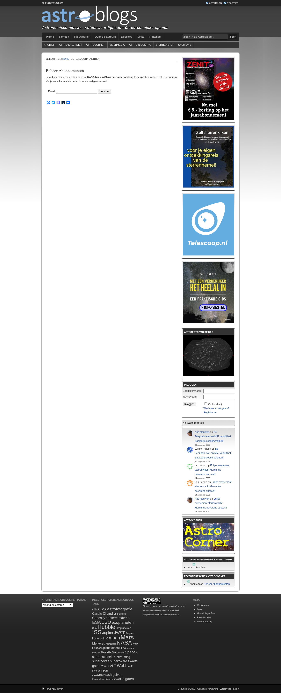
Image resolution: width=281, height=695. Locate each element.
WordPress (225, 689)
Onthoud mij (215, 404)
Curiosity (98, 618)
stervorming (122, 657)
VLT (113, 666)
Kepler (129, 633)
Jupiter (107, 633)
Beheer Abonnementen (217, 584)
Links (140, 36)
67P (94, 609)
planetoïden (111, 648)
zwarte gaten (124, 679)
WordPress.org (204, 621)
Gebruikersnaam (192, 390)
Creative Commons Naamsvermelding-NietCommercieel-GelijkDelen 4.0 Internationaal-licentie (164, 610)
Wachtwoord (190, 396)
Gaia (94, 628)
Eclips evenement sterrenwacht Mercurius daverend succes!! (212, 470)
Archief (49, 44)
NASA (124, 643)
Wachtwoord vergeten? (216, 408)
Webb (122, 665)
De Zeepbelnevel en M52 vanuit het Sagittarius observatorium (213, 436)
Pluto (122, 648)
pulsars (130, 648)
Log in (236, 689)
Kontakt (64, 36)
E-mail (51, 91)
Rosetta (106, 652)
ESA (96, 622)
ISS (97, 632)
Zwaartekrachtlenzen (102, 679)
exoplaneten (123, 622)
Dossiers (126, 36)
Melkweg (98, 643)
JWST (119, 633)
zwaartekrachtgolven (107, 674)
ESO (106, 622)
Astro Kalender (70, 44)
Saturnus (118, 652)
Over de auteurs (105, 36)
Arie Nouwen (202, 432)
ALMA (102, 609)
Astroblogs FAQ (140, 44)
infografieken (123, 628)
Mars (127, 637)
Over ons (184, 44)
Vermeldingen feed (206, 613)
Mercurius (111, 644)
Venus (105, 666)
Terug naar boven (54, 689)
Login (199, 609)
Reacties (232, 3)
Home (50, 36)
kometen (97, 638)
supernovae (100, 661)
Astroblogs (140, 19)
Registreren (210, 412)
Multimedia (117, 44)
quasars (96, 652)
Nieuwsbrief (81, 36)
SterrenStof (165, 44)
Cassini (97, 613)
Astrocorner (95, 44)
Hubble (106, 627)
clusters (121, 613)
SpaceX (131, 652)
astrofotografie (119, 609)
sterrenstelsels (102, 657)
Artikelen (215, 3)
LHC (105, 638)
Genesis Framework (207, 689)
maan (114, 637)
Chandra (109, 614)
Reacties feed (204, 617)
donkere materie (117, 618)
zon (105, 670)
